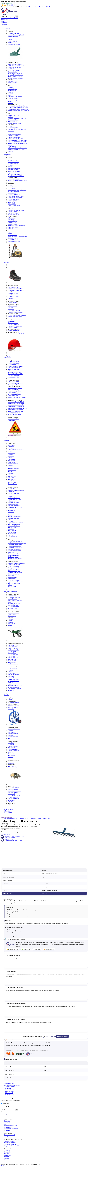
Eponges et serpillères (13, 674)
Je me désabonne (7, 1107)
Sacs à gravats (11, 623)
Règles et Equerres (13, 227)
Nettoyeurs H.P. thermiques (15, 572)
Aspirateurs (11, 448)
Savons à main (12, 690)
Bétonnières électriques (14, 493)
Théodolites (11, 801)
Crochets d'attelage (13, 648)
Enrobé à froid (11, 673)
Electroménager (12, 616)
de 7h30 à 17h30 (9, 1094)
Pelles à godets (12, 659)
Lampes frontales (12, 599)
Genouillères (11, 321)
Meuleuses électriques (14, 505)
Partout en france (9, 1091)
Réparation (7, 811)
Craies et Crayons (12, 211)
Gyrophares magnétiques (14, 391)
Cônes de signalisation (14, 367)
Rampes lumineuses (13, 395)
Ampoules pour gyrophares (15, 388)
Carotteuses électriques (14, 498)
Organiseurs (11, 131)
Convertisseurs (12, 595)
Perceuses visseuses (13, 736)
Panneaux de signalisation (15, 768)
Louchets (10, 93)
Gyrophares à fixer (13, 389)
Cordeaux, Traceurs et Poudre (16, 210)
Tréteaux (10, 625)
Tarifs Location (12, 805)
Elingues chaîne (12, 651)
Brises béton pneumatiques (15, 544)
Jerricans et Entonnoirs (14, 70)
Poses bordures (12, 662)
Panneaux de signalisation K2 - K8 (17, 408)
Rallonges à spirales (13, 605)
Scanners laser (11, 202)
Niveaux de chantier (13, 797)
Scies (9, 738)
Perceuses (10, 508)
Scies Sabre (11, 477)
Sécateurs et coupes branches (15, 100)
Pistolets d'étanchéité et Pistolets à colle (18, 110)
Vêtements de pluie (13, 323)
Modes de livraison (9, 1141)
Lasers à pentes (12, 193)
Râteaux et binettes (13, 98)
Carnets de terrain (12, 186)
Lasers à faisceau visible (14, 791)
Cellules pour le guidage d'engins (17, 190)
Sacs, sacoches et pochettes (15, 174)
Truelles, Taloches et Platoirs (15, 78)
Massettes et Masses (13, 120)
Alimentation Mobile (13, 613)
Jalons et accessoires (13, 162)
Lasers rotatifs (11, 794)
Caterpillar (10, 307)
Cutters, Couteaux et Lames (15, 138)
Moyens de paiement (9, 1142)
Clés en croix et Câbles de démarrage (18, 109)
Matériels (6, 440)
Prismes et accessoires (14, 171)
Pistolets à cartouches (13, 555)
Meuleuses (10, 465)
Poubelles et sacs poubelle (15, 685)
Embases (10, 159)
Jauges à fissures (12, 235)
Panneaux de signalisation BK (16, 405)
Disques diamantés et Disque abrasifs (18, 140)
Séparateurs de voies (13, 377)
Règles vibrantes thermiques (15, 581)
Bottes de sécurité (12, 306)
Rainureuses (11, 521)
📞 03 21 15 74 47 (48, 1036)
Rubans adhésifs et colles (14, 688)
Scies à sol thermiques (14, 583)
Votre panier (4, 24)
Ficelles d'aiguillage (13, 36)
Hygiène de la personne (14, 679)
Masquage (10, 622)
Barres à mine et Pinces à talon (16, 65)
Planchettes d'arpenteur (14, 168)
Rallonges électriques (13, 606)
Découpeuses (11, 460)
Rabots (9, 474)
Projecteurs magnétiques (14, 394)
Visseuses (10, 535)
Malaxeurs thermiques (14, 571)
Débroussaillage (12, 90)
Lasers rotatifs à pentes (14, 795)
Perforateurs (11, 512)
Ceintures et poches (13, 127)
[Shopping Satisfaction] (7, 3)
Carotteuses (11, 456)
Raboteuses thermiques (14, 580)
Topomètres (11, 228)
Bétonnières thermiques (14, 564)
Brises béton (11, 743)
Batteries (10, 185)
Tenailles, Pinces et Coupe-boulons (17, 143)
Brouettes (10, 619)
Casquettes (10, 298)
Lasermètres (11, 219)
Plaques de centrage (13, 238)
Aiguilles (10, 699)
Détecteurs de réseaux (14, 707)
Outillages (7, 28)
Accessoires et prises (13, 381)
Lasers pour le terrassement (15, 197)
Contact (6, 1136)
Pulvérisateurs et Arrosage (15, 73)
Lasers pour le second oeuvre (15, 196)
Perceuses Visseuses (13, 468)
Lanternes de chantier (13, 392)
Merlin (9, 95)
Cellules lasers (11, 188)
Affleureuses (11, 445)
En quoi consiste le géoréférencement (14, 1146)
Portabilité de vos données (11, 1128)
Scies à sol (10, 757)
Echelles (10, 620)
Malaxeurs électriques (13, 502)
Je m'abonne (6, 1103)
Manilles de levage (13, 657)
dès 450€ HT (8, 1088)
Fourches (10, 92)
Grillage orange (12, 371)
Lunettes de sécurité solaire (15, 316)
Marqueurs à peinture (13, 213)
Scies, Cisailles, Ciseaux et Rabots (17, 141)
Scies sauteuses (12, 479)
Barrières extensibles (13, 363)
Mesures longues (12, 224)
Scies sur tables (12, 532)
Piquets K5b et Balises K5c (15, 374)
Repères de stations (13, 239)
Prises (9, 602)
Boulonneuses (11, 453)
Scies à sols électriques (14, 526)
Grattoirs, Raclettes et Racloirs (16, 115)
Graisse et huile (12, 678)
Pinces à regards (12, 660)
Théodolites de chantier (14, 205)
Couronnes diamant (13, 746)
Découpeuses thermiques (14, 568)
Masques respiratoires (13, 330)
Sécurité (6, 262)
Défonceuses (11, 462)
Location (6, 695)
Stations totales (12, 204)
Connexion (7, 1122)
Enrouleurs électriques (14, 597)
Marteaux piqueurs (13, 504)
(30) (12, 5)
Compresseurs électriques (14, 499)
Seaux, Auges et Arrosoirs (15, 76)
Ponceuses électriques (13, 518)
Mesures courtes (12, 222)
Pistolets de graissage (13, 557)
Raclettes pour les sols (14, 44)
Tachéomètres (11, 800)
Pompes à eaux (12, 578)
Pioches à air (11, 552)
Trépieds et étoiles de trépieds (16, 176)
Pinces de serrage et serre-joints (16, 149)
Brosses (10, 39)
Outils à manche (30, 818)
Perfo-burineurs (12, 470)
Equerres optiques (12, 160)
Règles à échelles (12, 173)
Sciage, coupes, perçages (14, 134)
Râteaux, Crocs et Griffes (14, 123)
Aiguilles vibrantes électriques (16, 490)
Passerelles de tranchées (14, 372)
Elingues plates (12, 653)
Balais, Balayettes (12, 41)
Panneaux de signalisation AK (16, 403)
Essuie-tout (11, 676)
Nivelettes (10, 165)
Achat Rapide (8, 812)
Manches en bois (12, 81)
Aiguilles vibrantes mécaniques (16, 563)
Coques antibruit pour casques (16, 290)
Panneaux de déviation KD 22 (16, 402)
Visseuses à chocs (12, 484)
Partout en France (10, 837)
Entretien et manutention (10, 591)
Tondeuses (10, 103)
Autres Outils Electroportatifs (15, 449)
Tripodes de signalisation (14, 414)
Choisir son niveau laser (10, 1144)
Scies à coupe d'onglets (14, 524)
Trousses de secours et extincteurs (17, 334)
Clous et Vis (11, 68)
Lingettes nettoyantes (13, 681)
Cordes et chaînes (12, 646)
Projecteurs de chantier (14, 603)
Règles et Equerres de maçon (15, 75)
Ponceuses (10, 473)
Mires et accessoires (13, 163)
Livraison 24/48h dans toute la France (49, 7)
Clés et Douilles (12, 146)
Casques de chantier (13, 296)
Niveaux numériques (13, 199)
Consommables (12, 614)
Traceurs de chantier (13, 214)
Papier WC (11, 682)
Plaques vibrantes (12, 577)
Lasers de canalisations (14, 194)
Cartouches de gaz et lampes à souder (18, 106)
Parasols (10, 166)
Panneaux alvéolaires (13, 419)
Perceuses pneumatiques (14, 550)
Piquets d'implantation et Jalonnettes (17, 236)
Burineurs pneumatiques (14, 546)
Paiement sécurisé (34, 7)
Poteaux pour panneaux (14, 412)
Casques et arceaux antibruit (15, 288)
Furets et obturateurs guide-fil (16, 35)
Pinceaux (10, 42)
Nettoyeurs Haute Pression (15, 96)
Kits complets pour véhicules (15, 383)
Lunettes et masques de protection (17, 315)
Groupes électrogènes (13, 569)
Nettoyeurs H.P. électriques (15, 507)
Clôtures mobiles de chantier (15, 366)
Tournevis (10, 151)
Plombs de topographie (14, 169)
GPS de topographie (13, 191)
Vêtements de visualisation (15, 326)
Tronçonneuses (12, 482)
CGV (5, 1124)
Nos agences (4, 19)
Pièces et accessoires (13, 574)
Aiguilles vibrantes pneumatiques (17, 543)
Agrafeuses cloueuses (13, 135)
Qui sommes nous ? (9, 1135)
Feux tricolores (12, 766)
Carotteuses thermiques (14, 566)
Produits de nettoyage (13, 687)
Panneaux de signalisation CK (16, 406)
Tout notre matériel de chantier (9, 818)
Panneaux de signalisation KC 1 (16, 409)
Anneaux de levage (13, 645)
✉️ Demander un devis (62, 1036)
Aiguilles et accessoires (14, 33)
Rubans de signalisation (14, 375)
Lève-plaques (11, 656)
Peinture (10, 684)
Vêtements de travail (13, 324)
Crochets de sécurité (13, 650)
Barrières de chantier (13, 361)
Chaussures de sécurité (14, 310)
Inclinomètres (11, 218)
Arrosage (10, 87)
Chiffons (10, 671)
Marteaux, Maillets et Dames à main (17, 118)
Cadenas (10, 126)
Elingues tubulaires (13, 654)
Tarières (10, 101)
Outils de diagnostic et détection (16, 225)
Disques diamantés (13, 749)
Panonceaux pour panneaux (15, 411)
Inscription (7, 1121)
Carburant (10, 670)
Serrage (10, 145)
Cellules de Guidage (13, 787)
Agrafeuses (11, 446)
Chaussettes (11, 309)
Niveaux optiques (12, 200)
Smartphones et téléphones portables (17, 180)
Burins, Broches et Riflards (15, 67)
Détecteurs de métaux (13, 705)
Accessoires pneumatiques (15, 541)
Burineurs (10, 454)
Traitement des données (10, 1125)
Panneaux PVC (12, 420)
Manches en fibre (12, 82)
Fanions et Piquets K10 (14, 369)
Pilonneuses (11, 575)
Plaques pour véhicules (14, 385)
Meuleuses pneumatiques (14, 549)
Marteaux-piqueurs (13, 463)
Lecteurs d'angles (12, 221)
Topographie (7, 154)
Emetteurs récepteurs (13, 179)
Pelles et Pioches (12, 121)
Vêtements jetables (13, 327)
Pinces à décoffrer (12, 72)
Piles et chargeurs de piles (15, 600)
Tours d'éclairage (12, 481)
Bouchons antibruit (13, 287)
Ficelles (10, 233)
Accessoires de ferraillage (14, 64)
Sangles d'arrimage (13, 664)
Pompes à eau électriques (14, 516)
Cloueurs (10, 457)
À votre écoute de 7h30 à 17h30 (13, 840)
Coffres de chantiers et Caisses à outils (18, 129)
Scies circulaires (12, 476)
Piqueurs (10, 515)
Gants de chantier (12, 302)
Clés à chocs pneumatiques (15, 547)
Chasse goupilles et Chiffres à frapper (18, 107)
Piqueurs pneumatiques (14, 554)
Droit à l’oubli (8, 1127)
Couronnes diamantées (14, 137)
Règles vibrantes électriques (15, 522)
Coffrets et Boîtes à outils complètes (17, 148)
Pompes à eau (11, 755)
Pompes (10, 471)
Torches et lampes (12, 608)
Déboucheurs (11, 459)
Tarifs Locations (8, 809)
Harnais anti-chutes (13, 293)
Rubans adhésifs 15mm (14, 241)
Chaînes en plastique (13, 364)
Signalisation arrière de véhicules (16, 397)
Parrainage (7, 1130)
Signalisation (7, 357)
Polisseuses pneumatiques (15, 558)
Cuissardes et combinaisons (15, 312)
